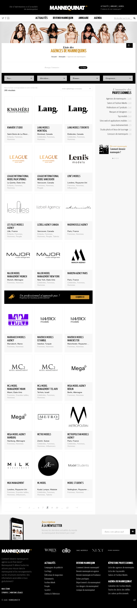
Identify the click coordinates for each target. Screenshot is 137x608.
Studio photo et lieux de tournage (115, 130)
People (47, 586)
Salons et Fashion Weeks (119, 103)
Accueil (54, 57)
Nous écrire (6, 589)
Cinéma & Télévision (52, 594)
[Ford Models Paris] (114, 550)
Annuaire (113, 6)
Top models (124, 116)
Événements (49, 579)
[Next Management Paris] (98, 550)
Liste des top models (116, 571)
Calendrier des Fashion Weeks (119, 586)
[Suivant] (77, 507)
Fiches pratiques (82, 579)
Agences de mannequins (118, 99)
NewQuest (134, 600)
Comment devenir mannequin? (111, 9)
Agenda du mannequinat (120, 581)
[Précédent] (20, 507)
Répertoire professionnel (120, 563)
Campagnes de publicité (53, 568)
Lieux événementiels (121, 125)
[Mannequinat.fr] (68, 7)
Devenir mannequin (118, 146)
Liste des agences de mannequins (121, 568)
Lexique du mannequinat (85, 590)
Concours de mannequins (119, 134)
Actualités (105, 6)
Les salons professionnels (118, 593)
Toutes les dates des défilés (119, 590)
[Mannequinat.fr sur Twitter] (3, 18)
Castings (48, 571)
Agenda (121, 6)
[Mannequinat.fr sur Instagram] (8, 18)
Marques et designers (120, 112)
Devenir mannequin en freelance (88, 575)
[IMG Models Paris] (82, 550)
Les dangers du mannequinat (87, 586)
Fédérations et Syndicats (119, 108)
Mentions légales (16, 593)
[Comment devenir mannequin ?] (104, 149)
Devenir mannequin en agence (87, 571)
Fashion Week (49, 583)
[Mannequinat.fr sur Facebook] (5, 18)
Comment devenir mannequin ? (117, 151)
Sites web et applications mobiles (115, 121)
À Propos (5, 593)
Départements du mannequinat (88, 583)
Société (47, 590)
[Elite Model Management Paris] (66, 550)
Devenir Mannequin (63, 18)
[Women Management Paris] (50, 550)
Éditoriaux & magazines (53, 575)
